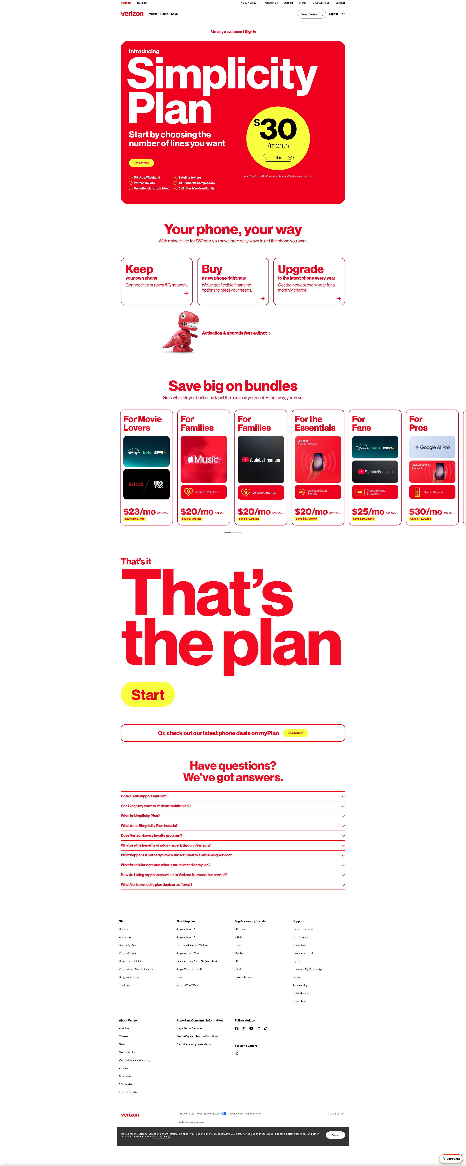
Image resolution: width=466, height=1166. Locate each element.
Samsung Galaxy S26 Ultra (192, 945)
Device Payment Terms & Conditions (197, 1036)
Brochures (125, 1076)
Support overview (303, 929)
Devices (123, 929)
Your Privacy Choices (209, 1113)
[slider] (451, 1158)
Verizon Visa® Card (188, 985)
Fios (179, 977)
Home (164, 13)
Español (340, 2)
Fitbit (238, 969)
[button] (441, 1147)
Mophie (239, 953)
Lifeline (297, 977)
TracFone (124, 985)
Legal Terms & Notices (190, 1028)
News (122, 1044)
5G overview (126, 1084)
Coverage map (321, 2)
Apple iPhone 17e (186, 937)
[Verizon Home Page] (132, 13)
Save (174, 13)
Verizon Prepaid (128, 953)
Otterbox (240, 929)
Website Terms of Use (191, 1122)
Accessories (126, 937)
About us (124, 1028)
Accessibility (300, 985)
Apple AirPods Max (188, 953)
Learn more (296, 733)
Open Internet (254, 1113)
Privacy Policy (186, 1113)
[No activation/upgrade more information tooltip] (269, 333)
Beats (238, 945)
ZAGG (238, 937)
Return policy (300, 937)
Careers (124, 1036)
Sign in (250, 31)
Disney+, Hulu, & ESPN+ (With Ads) (197, 961)
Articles (123, 1068)
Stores (303, 2)
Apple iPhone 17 (186, 929)
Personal (126, 2)
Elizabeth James (244, 977)
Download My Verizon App (308, 969)
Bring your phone (129, 977)
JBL (237, 961)
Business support (303, 953)
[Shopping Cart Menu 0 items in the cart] (343, 14)
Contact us (271, 2)
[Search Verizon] (311, 14)
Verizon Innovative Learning (135, 1060)
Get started (141, 163)
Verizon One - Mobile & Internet (136, 969)
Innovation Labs (128, 1092)
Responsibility (127, 1052)
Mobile (153, 13)
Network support (302, 993)
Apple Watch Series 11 (189, 969)
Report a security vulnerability (194, 1044)
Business (142, 2)
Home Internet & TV (130, 961)
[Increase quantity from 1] (290, 158)
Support (288, 2)
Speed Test (299, 1001)
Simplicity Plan (127, 945)
